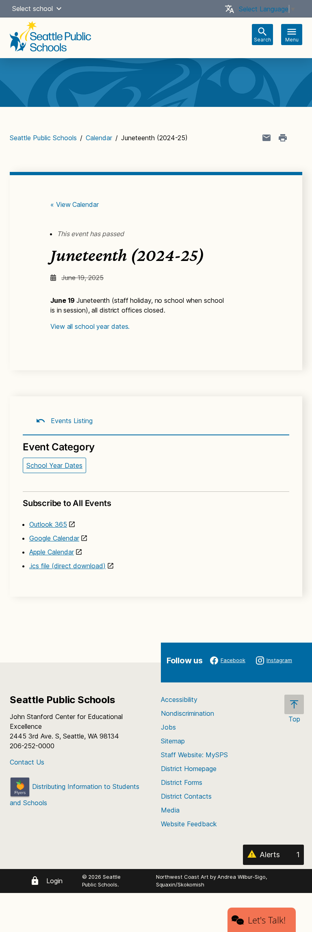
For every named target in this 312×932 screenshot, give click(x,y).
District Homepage (189, 769)
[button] (59, 8)
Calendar (99, 138)
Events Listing (71, 421)
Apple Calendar (51, 552)
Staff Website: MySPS (194, 755)
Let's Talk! (267, 920)
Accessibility (179, 699)
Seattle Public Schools (43, 138)
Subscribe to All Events (67, 503)
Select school (32, 8)
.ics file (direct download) (67, 566)
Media (170, 810)
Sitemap (173, 741)
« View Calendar (74, 204)
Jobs (168, 727)
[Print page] (283, 138)
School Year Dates (54, 465)
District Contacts (186, 796)
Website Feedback (189, 824)
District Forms (181, 782)
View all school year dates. (90, 326)
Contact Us (27, 762)
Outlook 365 (48, 524)
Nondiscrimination (187, 713)
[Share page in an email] (266, 138)
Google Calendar (54, 538)
